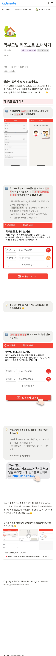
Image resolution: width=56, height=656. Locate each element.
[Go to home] (9, 3)
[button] (48, 3)
